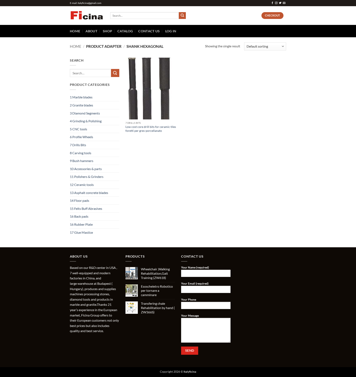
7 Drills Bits (78, 145)
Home (75, 31)
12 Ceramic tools (82, 185)
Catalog (125, 31)
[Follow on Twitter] (280, 3)
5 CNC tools (78, 129)
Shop (107, 31)
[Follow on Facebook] (272, 3)
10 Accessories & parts (86, 169)
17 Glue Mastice (81, 232)
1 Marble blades (81, 97)
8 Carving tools (80, 153)
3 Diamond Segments (85, 113)
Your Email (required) (194, 283)
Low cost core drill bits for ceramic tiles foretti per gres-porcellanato (150, 128)
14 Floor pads (79, 200)
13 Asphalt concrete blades (89, 193)
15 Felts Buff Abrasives (86, 208)
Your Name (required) (195, 267)
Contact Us (149, 31)
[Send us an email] (284, 3)
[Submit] (182, 15)
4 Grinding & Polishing (86, 121)
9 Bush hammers (81, 161)
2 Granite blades (81, 105)
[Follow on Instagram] (276, 3)
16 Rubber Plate (81, 224)
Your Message (190, 315)
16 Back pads (79, 216)
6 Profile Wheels (81, 137)
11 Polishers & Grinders (86, 177)
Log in (170, 31)
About (91, 31)
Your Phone (188, 299)
